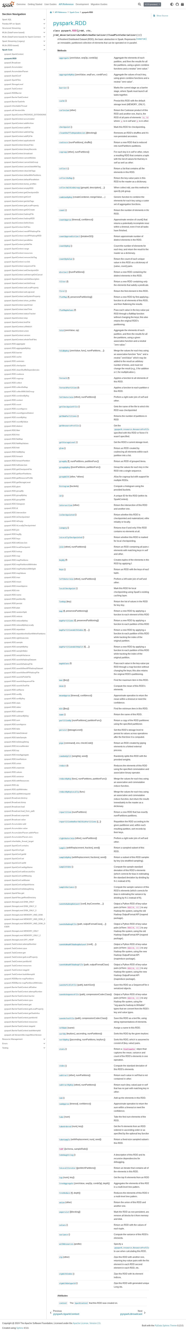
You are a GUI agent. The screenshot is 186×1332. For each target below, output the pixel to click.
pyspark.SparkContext (13, 54)
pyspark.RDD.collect (13, 383)
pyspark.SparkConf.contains (16, 846)
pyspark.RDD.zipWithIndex (15, 789)
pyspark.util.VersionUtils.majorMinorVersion (23, 1035)
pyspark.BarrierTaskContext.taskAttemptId (22, 1030)
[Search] (139, 4)
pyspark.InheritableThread (15, 106)
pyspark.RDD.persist (13, 603)
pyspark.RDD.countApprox (15, 409)
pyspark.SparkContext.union (16, 331)
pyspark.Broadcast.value (15, 820)
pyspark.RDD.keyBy (13, 534)
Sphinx (19, 1328)
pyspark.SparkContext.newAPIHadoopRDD (22, 236)
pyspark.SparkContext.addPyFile (18, 136)
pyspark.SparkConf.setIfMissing (18, 876)
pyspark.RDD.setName (14, 690)
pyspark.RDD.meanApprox (15, 586)
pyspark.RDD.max (12, 577)
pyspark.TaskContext (13, 89)
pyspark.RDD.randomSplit (15, 612)
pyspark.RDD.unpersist (14, 768)
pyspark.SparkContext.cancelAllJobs (20, 158)
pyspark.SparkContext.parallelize (18, 240)
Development (82, 4)
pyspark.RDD (10, 58)
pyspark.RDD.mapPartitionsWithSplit (20, 569)
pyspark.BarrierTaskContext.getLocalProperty (23, 1009)
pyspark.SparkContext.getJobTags (19, 201)
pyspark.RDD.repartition (14, 629)
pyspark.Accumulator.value (16, 828)
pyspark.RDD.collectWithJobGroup (19, 391)
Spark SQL (7, 19)
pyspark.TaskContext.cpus (15, 948)
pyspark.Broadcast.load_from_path (19, 811)
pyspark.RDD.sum (12, 720)
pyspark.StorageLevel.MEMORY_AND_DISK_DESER (24, 925)
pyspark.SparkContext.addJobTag (18, 132)
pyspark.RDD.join (11, 530)
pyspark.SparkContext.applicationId (19, 140)
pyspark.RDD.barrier (13, 352)
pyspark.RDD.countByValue (16, 422)
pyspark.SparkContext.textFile (17, 322)
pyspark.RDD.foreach (13, 456)
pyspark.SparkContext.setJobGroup (19, 283)
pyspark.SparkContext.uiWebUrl (18, 326)
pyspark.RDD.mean (12, 582)
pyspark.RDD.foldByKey (14, 452)
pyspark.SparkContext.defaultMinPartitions (22, 175)
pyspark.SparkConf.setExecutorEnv (19, 872)
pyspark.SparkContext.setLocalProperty (21, 287)
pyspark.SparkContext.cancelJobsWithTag (22, 166)
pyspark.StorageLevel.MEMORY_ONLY (21, 931)
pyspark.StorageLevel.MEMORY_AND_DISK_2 (24, 919)
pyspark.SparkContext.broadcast (18, 153)
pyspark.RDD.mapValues (15, 573)
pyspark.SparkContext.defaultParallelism (21, 179)
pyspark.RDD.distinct (13, 426)
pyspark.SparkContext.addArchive (19, 123)
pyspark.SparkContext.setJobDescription (21, 279)
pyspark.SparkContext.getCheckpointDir (21, 192)
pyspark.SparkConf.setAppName (18, 867)
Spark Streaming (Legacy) (13, 41)
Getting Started (35, 4)
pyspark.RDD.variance (14, 776)
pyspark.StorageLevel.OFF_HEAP (19, 940)
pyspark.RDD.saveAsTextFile (16, 686)
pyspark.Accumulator (13, 67)
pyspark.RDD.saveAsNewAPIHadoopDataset (23, 668)
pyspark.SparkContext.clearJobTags (19, 171)
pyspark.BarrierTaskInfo (14, 101)
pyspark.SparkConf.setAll (15, 863)
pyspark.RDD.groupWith (14, 500)
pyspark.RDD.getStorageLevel (17, 482)
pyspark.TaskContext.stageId (16, 970)
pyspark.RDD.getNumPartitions (17, 474)
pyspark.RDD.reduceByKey (16, 621)
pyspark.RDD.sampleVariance (17, 655)
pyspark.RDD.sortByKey (14, 698)
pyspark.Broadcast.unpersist (16, 815)
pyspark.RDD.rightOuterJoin (16, 638)
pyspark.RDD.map (12, 556)
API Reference (66, 4)
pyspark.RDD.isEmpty (13, 521)
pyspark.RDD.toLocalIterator (16, 746)
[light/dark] (172, 4)
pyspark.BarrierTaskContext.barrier (19, 996)
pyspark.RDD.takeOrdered (15, 733)
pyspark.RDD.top (11, 750)
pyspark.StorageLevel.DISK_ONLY (19, 902)
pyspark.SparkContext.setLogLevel (19, 292)
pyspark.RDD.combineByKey (16, 396)
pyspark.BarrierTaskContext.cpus (18, 1000)
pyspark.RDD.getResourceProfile (18, 478)
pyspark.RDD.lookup (13, 551)
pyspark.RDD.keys (12, 538)
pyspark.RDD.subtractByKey (16, 716)
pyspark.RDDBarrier (13, 93)
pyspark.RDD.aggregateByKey (17, 348)
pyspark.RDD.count (12, 404)
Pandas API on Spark (11, 24)
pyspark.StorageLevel (13, 84)
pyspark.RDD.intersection (15, 512)
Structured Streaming (11, 28)
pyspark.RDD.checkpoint (15, 365)
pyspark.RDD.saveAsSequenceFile (19, 681)
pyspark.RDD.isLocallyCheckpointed (20, 525)
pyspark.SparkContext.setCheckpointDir (21, 270)
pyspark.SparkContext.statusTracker (20, 314)
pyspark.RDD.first (11, 435)
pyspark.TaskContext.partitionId (17, 961)
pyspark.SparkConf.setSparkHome (19, 884)
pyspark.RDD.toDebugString (16, 742)
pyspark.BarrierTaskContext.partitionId (20, 1017)
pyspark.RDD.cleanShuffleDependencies (21, 370)
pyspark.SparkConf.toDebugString (19, 889)
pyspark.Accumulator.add (15, 824)
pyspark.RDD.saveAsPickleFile (17, 677)
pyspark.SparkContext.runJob (17, 262)
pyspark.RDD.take (12, 729)
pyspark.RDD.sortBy (13, 694)
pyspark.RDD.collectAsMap (16, 387)
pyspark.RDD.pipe (12, 608)
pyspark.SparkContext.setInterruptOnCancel (23, 275)
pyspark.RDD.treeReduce (15, 759)
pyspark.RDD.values (13, 772)
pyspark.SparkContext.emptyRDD (18, 188)
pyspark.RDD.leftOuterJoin (15, 543)
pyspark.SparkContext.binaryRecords (20, 149)
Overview (21, 4)
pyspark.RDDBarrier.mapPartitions (19, 979)
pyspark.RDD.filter (12, 430)
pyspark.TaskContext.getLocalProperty (21, 957)
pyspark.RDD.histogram (14, 504)
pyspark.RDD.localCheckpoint (17, 547)
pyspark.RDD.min (11, 590)
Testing (5, 1048)
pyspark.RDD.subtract (13, 711)
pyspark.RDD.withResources (16, 781)
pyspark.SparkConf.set (14, 858)
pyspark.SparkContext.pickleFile (18, 244)
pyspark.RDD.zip (11, 785)
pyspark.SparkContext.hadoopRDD (19, 218)
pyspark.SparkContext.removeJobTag (20, 257)
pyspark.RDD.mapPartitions (16, 560)
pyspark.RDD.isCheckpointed (17, 517)
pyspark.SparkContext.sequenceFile (20, 266)
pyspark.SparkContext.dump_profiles (20, 184)
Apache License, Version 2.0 (86, 1323)
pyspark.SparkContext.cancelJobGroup (21, 162)
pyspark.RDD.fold (11, 447)
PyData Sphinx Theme (166, 1325)
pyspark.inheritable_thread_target (18, 841)
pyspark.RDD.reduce (13, 616)
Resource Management (12, 1039)
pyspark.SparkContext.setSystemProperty (22, 296)
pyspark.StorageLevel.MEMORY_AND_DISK (23, 915)
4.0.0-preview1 (151, 4)
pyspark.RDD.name (12, 595)
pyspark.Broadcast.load (14, 807)
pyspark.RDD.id (11, 508)
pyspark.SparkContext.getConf (17, 197)
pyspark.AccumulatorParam (16, 71)
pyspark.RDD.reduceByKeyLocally (19, 625)
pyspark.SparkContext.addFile (17, 128)
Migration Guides (99, 4)
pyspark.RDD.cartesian (14, 361)
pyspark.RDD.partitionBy (14, 599)
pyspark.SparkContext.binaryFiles (18, 145)
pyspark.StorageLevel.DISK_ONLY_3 (20, 910)
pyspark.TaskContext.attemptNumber (20, 944)
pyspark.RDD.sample (13, 642)
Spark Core (7, 50)
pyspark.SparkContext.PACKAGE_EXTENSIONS (25, 115)
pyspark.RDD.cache (13, 357)
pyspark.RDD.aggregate (14, 344)
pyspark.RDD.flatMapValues (16, 443)
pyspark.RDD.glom (12, 486)
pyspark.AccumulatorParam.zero (18, 837)
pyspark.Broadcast (12, 63)
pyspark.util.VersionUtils (14, 110)
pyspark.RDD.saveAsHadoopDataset (20, 660)
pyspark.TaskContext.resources (17, 965)
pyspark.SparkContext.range (16, 249)
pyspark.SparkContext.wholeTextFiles (20, 339)
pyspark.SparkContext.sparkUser (18, 305)
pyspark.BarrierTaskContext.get (17, 1004)
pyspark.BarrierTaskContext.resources (20, 1022)
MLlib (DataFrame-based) (13, 32)
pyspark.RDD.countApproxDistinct (18, 413)
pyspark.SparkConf (12, 76)
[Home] (51, 12)
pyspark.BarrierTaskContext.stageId (19, 1026)
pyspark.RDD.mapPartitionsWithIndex (20, 564)
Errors (4, 1043)
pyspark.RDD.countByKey (15, 417)
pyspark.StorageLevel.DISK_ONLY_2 (20, 906)
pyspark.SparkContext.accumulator (19, 119)
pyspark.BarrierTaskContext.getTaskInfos (22, 1013)
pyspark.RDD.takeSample (15, 737)
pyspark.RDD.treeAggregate (16, 755)
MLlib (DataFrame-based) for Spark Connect (21, 37)
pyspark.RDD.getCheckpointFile (18, 469)
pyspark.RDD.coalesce (14, 374)
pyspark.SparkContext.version (17, 335)
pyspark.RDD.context (13, 400)
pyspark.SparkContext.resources (18, 253)
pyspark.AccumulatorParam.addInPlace (21, 833)
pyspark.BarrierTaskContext (16, 97)
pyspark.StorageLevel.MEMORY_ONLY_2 (22, 935)
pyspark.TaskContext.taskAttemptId (19, 974)
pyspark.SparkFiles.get (14, 893)
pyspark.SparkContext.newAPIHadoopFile (22, 231)
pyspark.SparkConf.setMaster (17, 880)
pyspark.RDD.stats (12, 703)
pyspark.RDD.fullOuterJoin (15, 465)
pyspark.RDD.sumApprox (15, 724)
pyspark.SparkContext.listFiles (17, 227)
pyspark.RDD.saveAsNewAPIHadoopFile (21, 672)
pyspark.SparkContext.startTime (18, 309)
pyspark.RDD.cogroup (13, 378)
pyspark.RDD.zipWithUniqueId (17, 794)
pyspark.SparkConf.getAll (15, 854)
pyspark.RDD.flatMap (13, 439)
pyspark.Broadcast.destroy (15, 798)
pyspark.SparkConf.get (14, 850)
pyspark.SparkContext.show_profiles (20, 300)
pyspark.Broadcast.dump (15, 802)
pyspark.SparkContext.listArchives (19, 223)
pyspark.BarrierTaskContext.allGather (20, 987)
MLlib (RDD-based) (10, 45)
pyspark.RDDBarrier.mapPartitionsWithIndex (23, 983)
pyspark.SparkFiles (12, 80)
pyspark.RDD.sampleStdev (16, 651)
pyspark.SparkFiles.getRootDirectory (20, 897)
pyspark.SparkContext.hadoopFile (19, 214)
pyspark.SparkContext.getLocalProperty (21, 205)
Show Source (162, 16)
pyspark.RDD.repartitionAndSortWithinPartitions (24, 634)
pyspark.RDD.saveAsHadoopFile (18, 664)
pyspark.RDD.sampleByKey (16, 647)
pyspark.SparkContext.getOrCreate (19, 210)
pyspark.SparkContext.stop (16, 318)
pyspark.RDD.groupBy (14, 491)
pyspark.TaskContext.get (15, 953)
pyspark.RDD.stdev (12, 707)
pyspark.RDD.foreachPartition (17, 461)
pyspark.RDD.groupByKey (15, 495)
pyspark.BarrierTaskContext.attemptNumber (23, 991)
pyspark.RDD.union (12, 763)
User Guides (50, 4)
